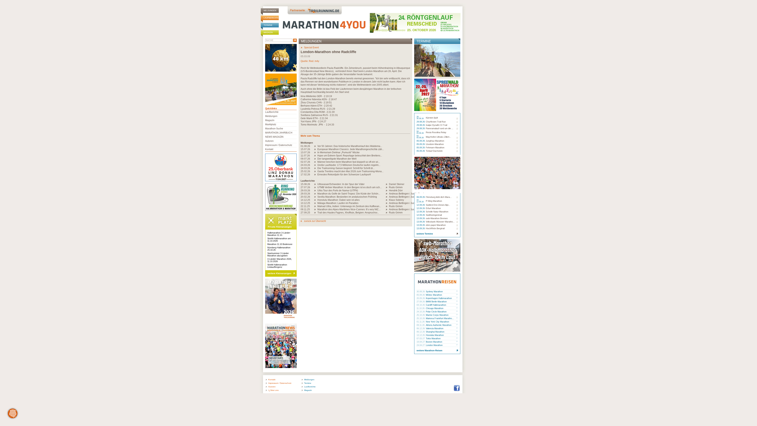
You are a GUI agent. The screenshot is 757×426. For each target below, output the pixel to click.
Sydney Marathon (434, 291)
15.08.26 (305, 184)
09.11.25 (305, 209)
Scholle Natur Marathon (437, 211)
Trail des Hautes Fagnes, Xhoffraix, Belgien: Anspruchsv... (348, 212)
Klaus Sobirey (396, 200)
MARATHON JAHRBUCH (278, 132)
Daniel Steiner (396, 184)
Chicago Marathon (434, 308)
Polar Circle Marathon (436, 311)
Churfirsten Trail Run (436, 122)
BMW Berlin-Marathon (436, 301)
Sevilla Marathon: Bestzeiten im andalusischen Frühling (347, 196)
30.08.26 (421, 291)
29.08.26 (421, 122)
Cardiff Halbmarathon (436, 305)
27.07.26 (305, 187)
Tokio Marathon (433, 338)
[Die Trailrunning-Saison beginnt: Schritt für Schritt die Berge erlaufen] (315, 168)
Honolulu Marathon (435, 335)
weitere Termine (425, 234)
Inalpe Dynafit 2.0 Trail (436, 125)
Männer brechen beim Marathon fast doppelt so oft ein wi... (348, 162)
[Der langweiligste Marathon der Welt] (315, 159)
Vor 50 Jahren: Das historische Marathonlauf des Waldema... (349, 146)
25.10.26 (421, 315)
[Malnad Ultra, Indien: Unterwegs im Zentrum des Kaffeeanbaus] (315, 206)
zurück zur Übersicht (315, 221)
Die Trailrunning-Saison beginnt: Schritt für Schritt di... (346, 168)
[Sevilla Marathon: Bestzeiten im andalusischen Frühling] (315, 197)
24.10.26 (421, 311)
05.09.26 (421, 141)
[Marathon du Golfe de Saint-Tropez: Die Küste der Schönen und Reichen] (315, 194)
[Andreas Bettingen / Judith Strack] (387, 194)
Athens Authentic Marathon (438, 325)
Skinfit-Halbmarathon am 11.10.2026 (279, 239)
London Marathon (434, 345)
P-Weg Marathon (434, 201)
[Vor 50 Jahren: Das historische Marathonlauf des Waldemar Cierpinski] (315, 146)
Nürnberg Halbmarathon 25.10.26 (278, 248)
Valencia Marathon (434, 328)
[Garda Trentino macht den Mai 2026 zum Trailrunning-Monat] (315, 171)
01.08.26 (305, 146)
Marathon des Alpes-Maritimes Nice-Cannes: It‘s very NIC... (348, 209)
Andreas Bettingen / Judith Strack (406, 193)
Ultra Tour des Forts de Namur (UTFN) (337, 190)
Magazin (268, 32)
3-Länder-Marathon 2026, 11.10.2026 (279, 260)
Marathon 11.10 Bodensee (279, 244)
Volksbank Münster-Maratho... (440, 221)
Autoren (269, 141)
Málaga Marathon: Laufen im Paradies (337, 203)
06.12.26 (421, 328)
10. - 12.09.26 (420, 201)
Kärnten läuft (432, 118)
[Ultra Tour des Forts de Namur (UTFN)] (315, 191)
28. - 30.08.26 (420, 118)
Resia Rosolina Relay (436, 132)
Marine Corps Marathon (437, 315)
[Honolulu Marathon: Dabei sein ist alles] (315, 200)
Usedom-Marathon (435, 144)
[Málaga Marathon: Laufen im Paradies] (315, 203)
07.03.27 (421, 338)
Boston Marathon (434, 342)
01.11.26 (421, 321)
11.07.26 (305, 155)
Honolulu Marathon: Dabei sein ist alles (338, 200)
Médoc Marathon (434, 295)
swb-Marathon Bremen (437, 218)
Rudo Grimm (396, 187)
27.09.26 (421, 301)
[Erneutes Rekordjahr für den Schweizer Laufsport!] (315, 175)
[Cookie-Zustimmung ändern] (12, 413)
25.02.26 (305, 171)
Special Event (311, 47)
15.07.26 (305, 149)
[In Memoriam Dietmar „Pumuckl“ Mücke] (315, 152)
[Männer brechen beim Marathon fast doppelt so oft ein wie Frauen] (315, 162)
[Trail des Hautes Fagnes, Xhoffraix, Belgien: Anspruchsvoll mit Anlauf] (315, 213)
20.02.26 (305, 196)
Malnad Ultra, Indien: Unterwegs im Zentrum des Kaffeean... (349, 206)
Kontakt (269, 149)
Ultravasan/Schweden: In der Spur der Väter (341, 184)
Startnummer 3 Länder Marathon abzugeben (278, 254)
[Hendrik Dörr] (387, 191)
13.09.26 (421, 218)
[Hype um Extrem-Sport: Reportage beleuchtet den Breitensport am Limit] (315, 156)
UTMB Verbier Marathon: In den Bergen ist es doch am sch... (349, 187)
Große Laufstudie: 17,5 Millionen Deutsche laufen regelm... (348, 165)
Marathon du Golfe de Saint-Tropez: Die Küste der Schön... (348, 193)
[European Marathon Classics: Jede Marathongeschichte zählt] (315, 149)
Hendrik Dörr (396, 190)
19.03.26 (305, 168)
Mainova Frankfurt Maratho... (440, 318)
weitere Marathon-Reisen (429, 350)
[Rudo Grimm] (387, 187)
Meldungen (270, 10)
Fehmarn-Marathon (435, 147)
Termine (268, 25)
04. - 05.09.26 (420, 132)
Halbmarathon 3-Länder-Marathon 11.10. (279, 234)
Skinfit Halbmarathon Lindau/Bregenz (277, 265)
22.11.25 (305, 206)
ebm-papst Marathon (436, 225)
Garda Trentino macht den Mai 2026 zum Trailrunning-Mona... (350, 171)
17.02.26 (305, 174)
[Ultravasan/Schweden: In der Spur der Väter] (315, 184)
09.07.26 (305, 158)
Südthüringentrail (434, 215)
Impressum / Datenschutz (278, 145)
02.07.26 (305, 162)
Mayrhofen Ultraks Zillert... (438, 137)
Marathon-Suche (274, 128)
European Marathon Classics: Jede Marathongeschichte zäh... (350, 149)
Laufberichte (271, 18)
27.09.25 (305, 212)
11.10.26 (421, 308)
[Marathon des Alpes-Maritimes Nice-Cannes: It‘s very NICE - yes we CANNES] (315, 209)
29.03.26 (305, 190)
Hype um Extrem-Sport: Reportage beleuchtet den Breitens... (349, 155)
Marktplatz (270, 124)
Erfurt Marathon (433, 208)
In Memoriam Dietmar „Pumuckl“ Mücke (338, 152)
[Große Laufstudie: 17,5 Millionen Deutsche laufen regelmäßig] (315, 165)
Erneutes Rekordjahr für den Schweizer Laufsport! (344, 174)
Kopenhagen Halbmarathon (439, 298)
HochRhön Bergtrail (435, 228)
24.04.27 (421, 345)
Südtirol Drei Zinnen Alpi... (438, 205)
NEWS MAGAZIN (274, 136)
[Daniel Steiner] (387, 184)
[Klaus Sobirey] (387, 200)
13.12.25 (305, 203)
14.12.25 (305, 200)
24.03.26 (305, 165)
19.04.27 (421, 342)
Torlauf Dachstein (434, 151)
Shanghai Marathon (435, 332)
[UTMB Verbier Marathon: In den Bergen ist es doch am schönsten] (315, 187)
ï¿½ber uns (273, 390)
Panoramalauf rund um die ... (439, 128)
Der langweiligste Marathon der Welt (336, 158)
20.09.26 (421, 298)
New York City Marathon (437, 321)
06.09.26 (421, 197)
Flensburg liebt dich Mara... (439, 197)
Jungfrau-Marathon (435, 141)
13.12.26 (421, 335)
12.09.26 (421, 205)
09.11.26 (421, 325)
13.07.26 (305, 152)
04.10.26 (421, 305)
